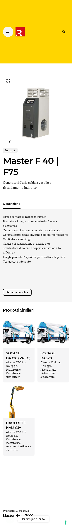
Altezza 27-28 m (16, 362)
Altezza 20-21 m (50, 362)
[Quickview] (11, 324)
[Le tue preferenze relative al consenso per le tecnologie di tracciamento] (65, 522)
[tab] (11, 208)
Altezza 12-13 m (16, 432)
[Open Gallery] (8, 81)
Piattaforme (13, 369)
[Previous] (10, 141)
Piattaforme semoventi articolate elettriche (18, 446)
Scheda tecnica (17, 292)
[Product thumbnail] (19, 332)
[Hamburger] (8, 32)
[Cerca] (64, 32)
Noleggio (11, 366)
